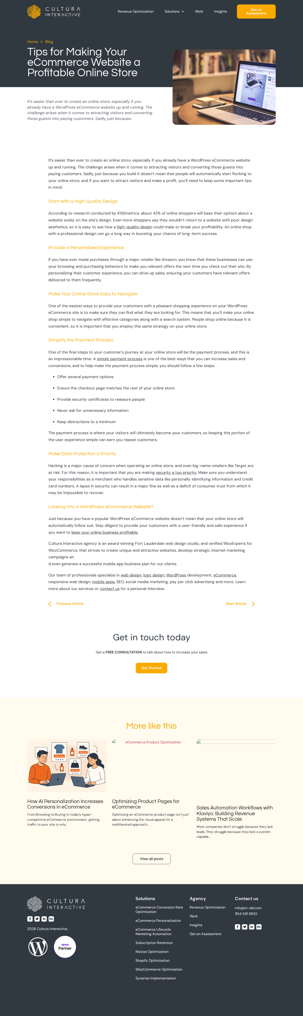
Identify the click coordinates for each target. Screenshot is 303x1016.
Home (32, 41)
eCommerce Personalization (158, 920)
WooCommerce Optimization (159, 969)
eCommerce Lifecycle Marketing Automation (153, 931)
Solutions (172, 11)
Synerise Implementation (156, 978)
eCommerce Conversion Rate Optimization (159, 909)
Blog (49, 41)
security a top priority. (176, 472)
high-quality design (134, 227)
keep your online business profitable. (104, 532)
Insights (220, 11)
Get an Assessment (205, 934)
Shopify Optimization (152, 960)
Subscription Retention (154, 942)
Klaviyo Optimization (152, 951)
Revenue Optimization (135, 11)
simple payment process (119, 358)
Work (199, 11)
